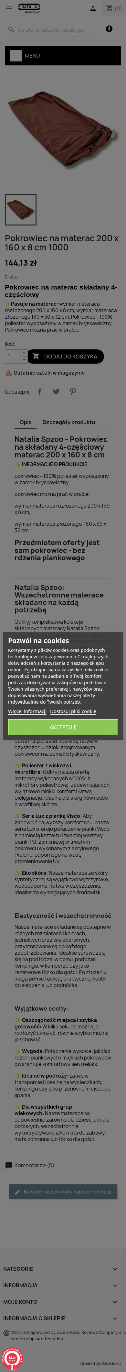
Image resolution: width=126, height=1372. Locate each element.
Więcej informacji (27, 711)
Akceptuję (63, 727)
